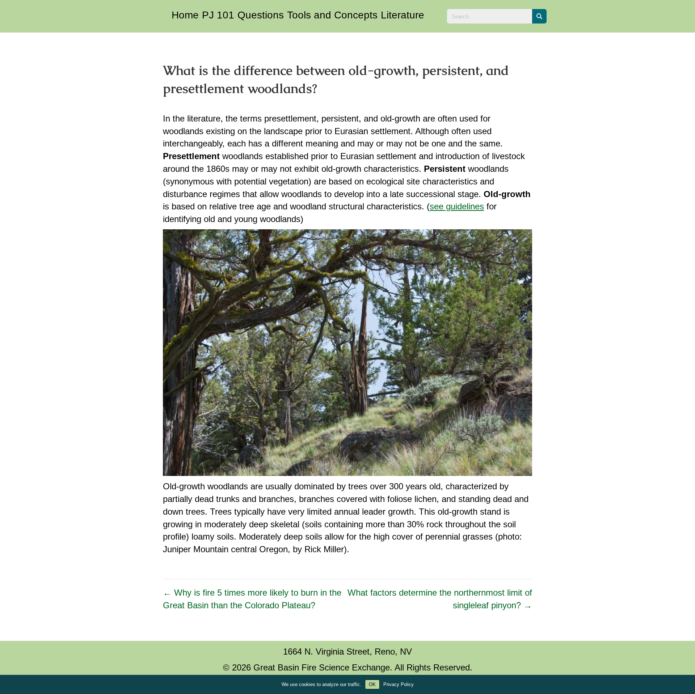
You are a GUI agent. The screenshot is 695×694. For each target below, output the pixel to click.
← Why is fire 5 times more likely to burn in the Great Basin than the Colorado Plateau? (252, 599)
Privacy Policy (398, 684)
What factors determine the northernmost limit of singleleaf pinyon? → (440, 599)
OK (372, 684)
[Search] (539, 16)
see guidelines (457, 206)
